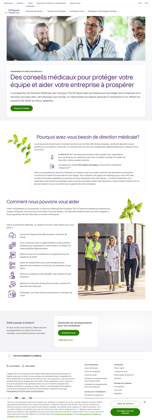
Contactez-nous (76, 11)
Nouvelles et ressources (94, 395)
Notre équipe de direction (124, 375)
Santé (30, 3)
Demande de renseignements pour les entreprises (96, 385)
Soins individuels (91, 368)
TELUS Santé (119, 368)
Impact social (75, 3)
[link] (56, 11)
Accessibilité (119, 386)
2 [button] (70, 167)
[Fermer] (144, 402)
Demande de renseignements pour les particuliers (96, 379)
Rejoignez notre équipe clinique (102, 11)
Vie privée (118, 390)
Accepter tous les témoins (125, 412)
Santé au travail (91, 375)
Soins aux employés (92, 371)
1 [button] (72, 154)
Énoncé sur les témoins (64, 414)
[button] (34, 11)
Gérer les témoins (125, 403)
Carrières (117, 378)
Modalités (118, 393)
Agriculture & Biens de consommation (51, 3)
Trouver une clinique (56, 11)
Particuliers (8, 3)
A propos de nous (120, 371)
